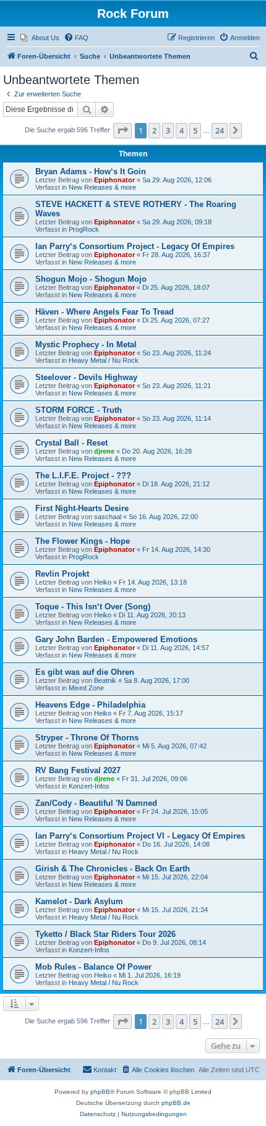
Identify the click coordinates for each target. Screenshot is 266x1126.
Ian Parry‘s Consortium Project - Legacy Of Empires (134, 246)
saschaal (107, 516)
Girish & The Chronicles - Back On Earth (112, 868)
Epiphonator (114, 180)
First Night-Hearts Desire (82, 508)
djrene (104, 451)
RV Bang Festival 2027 (78, 770)
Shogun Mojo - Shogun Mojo (91, 279)
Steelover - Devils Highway (86, 377)
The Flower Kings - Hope (82, 541)
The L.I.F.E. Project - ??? (83, 475)
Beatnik (105, 680)
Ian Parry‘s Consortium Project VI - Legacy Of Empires (140, 835)
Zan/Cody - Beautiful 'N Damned (96, 803)
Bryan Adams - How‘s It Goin (90, 171)
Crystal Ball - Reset (71, 442)
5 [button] (195, 130)
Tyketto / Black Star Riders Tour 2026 (105, 934)
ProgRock (84, 229)
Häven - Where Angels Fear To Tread (104, 311)
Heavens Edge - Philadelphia (90, 704)
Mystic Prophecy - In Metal (86, 344)
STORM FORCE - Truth (78, 410)
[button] (122, 130)
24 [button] (219, 130)
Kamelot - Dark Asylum (79, 901)
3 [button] (168, 130)
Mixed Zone (86, 688)
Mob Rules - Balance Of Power (93, 966)
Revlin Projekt (62, 573)
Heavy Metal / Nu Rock (104, 360)
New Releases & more (102, 187)
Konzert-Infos (89, 786)
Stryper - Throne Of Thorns (87, 737)
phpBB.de (176, 1102)
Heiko (102, 582)
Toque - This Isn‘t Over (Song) (92, 606)
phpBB (100, 1091)
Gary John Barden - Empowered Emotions (116, 639)
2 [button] (154, 130)
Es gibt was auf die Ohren (84, 672)
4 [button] (181, 130)
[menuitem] (39, 37)
